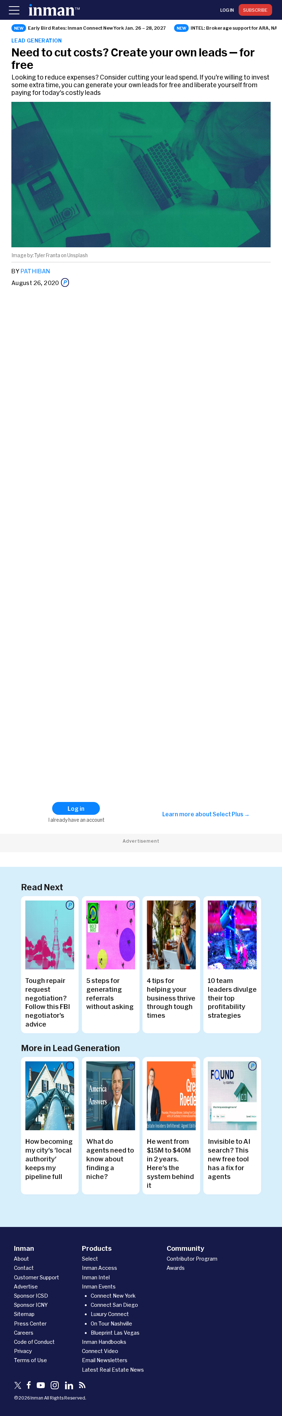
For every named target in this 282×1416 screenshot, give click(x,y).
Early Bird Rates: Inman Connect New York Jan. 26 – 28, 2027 (97, 28)
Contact (24, 1268)
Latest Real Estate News (113, 1370)
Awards (176, 1268)
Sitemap (24, 1314)
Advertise (26, 1286)
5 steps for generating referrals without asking (110, 993)
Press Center (30, 1323)
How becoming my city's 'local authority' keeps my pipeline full (49, 1158)
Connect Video (100, 1351)
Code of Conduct (34, 1342)
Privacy (23, 1351)
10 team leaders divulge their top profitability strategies (232, 998)
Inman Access (99, 1268)
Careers (23, 1333)
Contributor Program (192, 1259)
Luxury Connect (110, 1314)
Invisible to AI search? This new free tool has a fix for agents (229, 1158)
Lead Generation (36, 40)
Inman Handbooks (104, 1342)
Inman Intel (96, 1277)
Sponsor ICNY (31, 1305)
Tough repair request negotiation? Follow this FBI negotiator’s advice (47, 1002)
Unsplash (77, 255)
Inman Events (99, 1286)
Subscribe (255, 9)
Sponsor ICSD (31, 1296)
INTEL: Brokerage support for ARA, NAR (236, 28)
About (21, 1259)
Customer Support (36, 1277)
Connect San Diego (114, 1305)
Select (90, 1259)
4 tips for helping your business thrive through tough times (171, 998)
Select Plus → (231, 814)
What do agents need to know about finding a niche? (110, 1158)
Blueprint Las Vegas (115, 1333)
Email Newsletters (104, 1360)
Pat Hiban (35, 270)
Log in (227, 9)
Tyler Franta (47, 255)
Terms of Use (30, 1360)
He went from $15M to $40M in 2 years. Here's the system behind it (170, 1163)
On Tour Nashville (111, 1323)
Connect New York (113, 1296)
